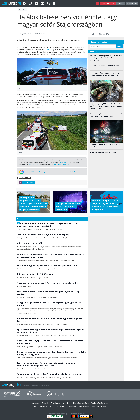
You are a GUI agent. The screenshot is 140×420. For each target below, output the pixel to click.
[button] (54, 3)
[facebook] (24, 3)
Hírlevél (103, 406)
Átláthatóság (72, 406)
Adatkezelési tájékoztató (100, 403)
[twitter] (36, 3)
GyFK (52, 406)
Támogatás (105, 3)
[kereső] (48, 3)
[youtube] (43, 3)
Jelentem (121, 3)
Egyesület (45, 403)
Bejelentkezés (132, 3)
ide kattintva (33, 164)
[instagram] (30, 3)
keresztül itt (63, 162)
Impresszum (35, 403)
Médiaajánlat (84, 406)
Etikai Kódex (55, 403)
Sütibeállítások (61, 406)
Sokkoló (23, 9)
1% (113, 3)
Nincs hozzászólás (28, 182)
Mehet (119, 46)
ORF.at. (49, 50)
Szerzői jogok (66, 403)
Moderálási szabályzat (81, 403)
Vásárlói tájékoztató (41, 406)
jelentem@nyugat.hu (61, 164)
